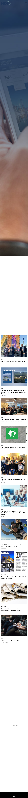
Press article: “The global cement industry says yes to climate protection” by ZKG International (14, 609)
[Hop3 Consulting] (13, 3)
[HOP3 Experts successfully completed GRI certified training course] (14, 464)
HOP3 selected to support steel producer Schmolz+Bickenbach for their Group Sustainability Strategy (13, 513)
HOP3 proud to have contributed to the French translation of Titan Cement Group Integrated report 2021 (13, 392)
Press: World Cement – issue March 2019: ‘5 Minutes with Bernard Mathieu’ (14, 577)
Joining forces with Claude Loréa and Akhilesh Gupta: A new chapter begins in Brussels (14, 362)
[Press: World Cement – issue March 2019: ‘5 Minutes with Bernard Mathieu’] (14, 561)
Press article (3, 574)
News (2, 359)
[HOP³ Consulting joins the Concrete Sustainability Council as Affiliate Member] (14, 434)
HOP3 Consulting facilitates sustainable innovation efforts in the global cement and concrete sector (13, 420)
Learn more (22, 793)
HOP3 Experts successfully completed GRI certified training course (13, 480)
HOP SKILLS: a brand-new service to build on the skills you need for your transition (13, 545)
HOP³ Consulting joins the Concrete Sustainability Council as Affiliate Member (13, 448)
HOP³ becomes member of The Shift (10, 640)
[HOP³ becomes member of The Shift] (14, 625)
